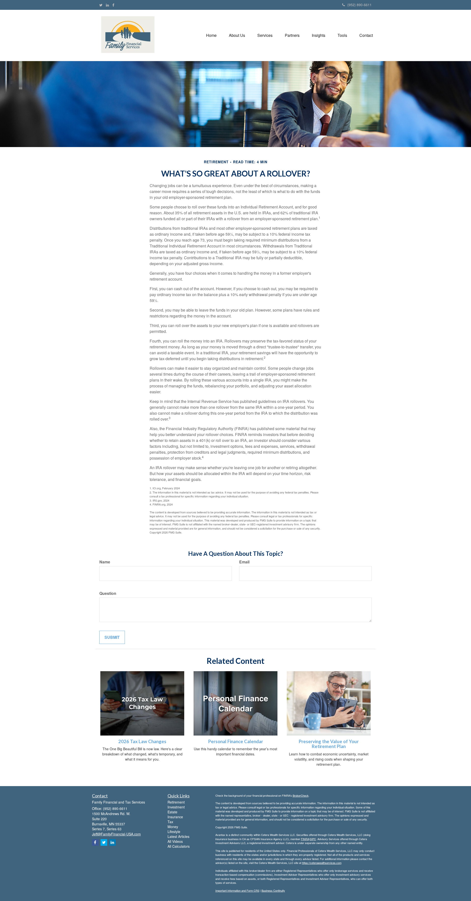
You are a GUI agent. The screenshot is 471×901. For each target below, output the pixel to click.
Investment (176, 807)
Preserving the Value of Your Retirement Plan (329, 744)
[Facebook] (113, 4)
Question (107, 593)
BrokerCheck (301, 795)
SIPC (313, 839)
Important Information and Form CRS (237, 890)
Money (173, 826)
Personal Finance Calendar (235, 741)
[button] (237, 35)
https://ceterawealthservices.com (321, 863)
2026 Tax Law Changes (142, 741)
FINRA (305, 839)
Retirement (176, 802)
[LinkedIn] (107, 4)
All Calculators (179, 846)
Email (244, 562)
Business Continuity (273, 890)
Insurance (175, 816)
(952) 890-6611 (359, 4)
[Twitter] (101, 4)
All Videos (175, 841)
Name (104, 562)
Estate (172, 811)
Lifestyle (174, 831)
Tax (170, 821)
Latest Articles (178, 836)
